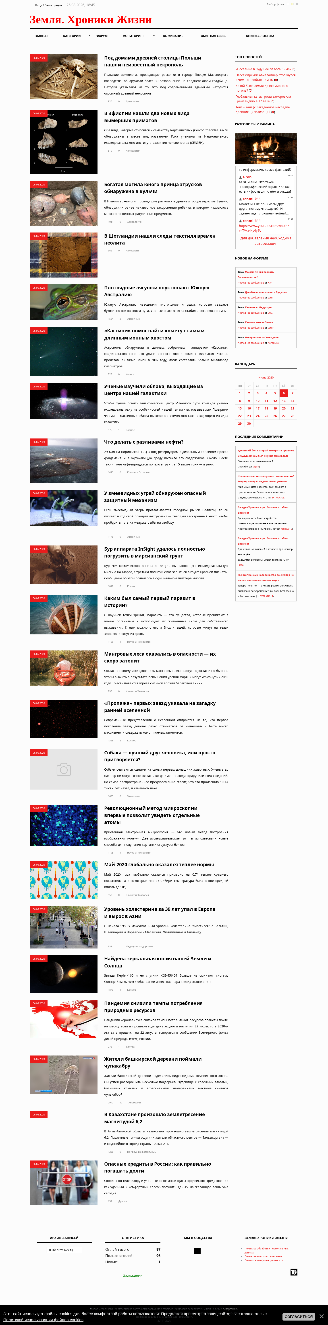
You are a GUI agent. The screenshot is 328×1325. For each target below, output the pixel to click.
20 (284, 408)
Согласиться (299, 1317)
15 (240, 408)
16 (249, 408)
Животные (133, 318)
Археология (133, 101)
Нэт (270, 282)
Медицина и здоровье (139, 946)
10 (257, 401)
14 (292, 401)
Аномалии (135, 1102)
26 (275, 416)
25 (266, 416)
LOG (270, 312)
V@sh (256, 466)
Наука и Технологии (139, 641)
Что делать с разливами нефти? (143, 442)
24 (257, 416)
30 (249, 423)
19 (275, 408)
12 (275, 401)
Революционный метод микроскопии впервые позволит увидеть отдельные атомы (152, 815)
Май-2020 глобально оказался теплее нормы (159, 864)
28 (292, 416)
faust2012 (286, 528)
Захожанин (133, 1275)
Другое (130, 1046)
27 (284, 416)
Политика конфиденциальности (264, 1260)
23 (249, 416)
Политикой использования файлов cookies (43, 1320)
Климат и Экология (138, 472)
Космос (130, 374)
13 (284, 401)
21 (292, 408)
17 (121, 1102)
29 (240, 423)
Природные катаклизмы (141, 1151)
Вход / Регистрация (48, 5)
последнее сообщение (251, 282)
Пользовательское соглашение (263, 1256)
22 (240, 416)
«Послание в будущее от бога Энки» (263, 69)
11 (266, 401)
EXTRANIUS (278, 497)
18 (266, 408)
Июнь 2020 (266, 377)
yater (270, 297)
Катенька (273, 342)
